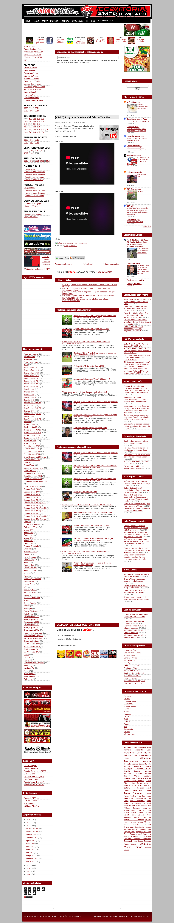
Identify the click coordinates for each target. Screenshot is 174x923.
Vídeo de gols (29, 674)
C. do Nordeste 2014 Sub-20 (35, 457)
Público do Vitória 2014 (33, 57)
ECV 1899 (131, 206)
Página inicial (88, 264)
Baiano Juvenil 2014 (32, 387)
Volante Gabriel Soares (141, 812)
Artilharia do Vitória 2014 (33, 52)
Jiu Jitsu (127, 716)
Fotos (26, 562)
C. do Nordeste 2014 (32, 454)
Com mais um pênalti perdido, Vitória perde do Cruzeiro (135, 592)
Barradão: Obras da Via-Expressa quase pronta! (143, 250)
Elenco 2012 (28, 538)
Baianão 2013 (29, 411)
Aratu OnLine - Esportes (133, 683)
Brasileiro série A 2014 (32, 433)
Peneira (27, 606)
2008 (26, 150)
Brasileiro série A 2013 (32, 430)
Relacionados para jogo (33, 633)
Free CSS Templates (141, 916)
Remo (126, 724)
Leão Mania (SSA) (31, 766)
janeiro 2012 (31, 862)
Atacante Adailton (131, 747)
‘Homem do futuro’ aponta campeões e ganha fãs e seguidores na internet (133, 329)
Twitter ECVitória (30, 801)
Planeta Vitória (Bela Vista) (34, 785)
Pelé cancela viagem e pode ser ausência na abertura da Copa (136, 449)
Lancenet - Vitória (130, 658)
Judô (126, 719)
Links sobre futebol (31, 98)
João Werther (29, 581)
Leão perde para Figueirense (39, 41)
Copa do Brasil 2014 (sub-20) (35, 519)
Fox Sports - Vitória (131, 668)
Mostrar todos (147, 226)
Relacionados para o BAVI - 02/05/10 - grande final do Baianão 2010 (87, 504)
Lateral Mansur (144, 785)
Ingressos (27, 60)
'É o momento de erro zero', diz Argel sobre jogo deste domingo (136, 598)
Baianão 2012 (29, 405)
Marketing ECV (30, 590)
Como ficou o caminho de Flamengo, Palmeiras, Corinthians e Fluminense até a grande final (137, 399)
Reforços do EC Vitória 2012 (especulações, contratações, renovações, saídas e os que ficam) (95, 466)
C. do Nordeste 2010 (32, 446)
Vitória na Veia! (133, 127)
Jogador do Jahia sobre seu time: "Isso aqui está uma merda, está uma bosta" (143, 269)
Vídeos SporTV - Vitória (132, 671)
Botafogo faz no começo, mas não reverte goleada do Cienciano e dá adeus (137, 426)
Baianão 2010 (29, 395)
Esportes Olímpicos (31, 73)
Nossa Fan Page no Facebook (60, 41)
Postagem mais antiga (110, 264)
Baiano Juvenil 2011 (31, 378)
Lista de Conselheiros (32, 84)
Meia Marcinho (137, 801)
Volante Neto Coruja (137, 823)
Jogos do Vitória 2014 (32, 55)
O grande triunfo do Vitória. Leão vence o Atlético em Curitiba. (136, 616)
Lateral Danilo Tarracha (134, 781)
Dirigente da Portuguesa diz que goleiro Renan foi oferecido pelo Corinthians (92, 564)
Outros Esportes (30, 603)
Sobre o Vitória (29, 46)
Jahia (26, 576)
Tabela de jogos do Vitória (35, 174)
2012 (26, 111)
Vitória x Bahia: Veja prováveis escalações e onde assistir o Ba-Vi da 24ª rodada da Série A (137, 541)
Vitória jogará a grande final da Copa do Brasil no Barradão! (84, 392)
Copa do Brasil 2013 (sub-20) (35, 511)
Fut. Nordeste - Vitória (135, 280)
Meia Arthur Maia (142, 790)
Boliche (127, 699)
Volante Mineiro (137, 822)
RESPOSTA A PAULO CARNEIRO (138, 121)
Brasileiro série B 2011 (32, 435)
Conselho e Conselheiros (33, 468)
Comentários (64, 258)
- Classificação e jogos (33, 204)
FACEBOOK (54, 21)
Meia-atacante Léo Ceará (141, 803)
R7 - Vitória (128, 663)
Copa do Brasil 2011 (31, 497)
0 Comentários (78, 258)
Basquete (127, 696)
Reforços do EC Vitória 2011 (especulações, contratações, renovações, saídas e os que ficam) (95, 316)
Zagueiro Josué (136, 834)
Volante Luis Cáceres (134, 820)
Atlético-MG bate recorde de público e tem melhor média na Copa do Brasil (137, 302)
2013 (31, 111)
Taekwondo (128, 729)
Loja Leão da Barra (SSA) (34, 777)
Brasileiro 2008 (29, 424)
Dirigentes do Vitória (32, 81)
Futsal (126, 711)
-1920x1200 (46, 264)
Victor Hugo (28, 665)
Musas (26, 595)
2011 (37, 108)
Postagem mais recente (63, 264)
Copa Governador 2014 (33, 479)
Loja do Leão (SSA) (31, 768)
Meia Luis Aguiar (137, 798)
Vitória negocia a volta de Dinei (85, 492)
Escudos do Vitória (31, 79)
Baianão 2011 (29, 400)
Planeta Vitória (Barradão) (34, 782)
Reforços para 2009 (31, 617)
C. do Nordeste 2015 (32, 460)
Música (26, 600)
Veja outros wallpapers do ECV (37, 269)
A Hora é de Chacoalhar (135, 222)
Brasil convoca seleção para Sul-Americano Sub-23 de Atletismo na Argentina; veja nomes (137, 550)
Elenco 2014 (28, 543)
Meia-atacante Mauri (132, 805)
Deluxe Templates (120, 916)
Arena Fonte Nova (31, 362)
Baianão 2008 (29, 389)
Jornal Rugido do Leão (32, 579)
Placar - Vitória (129, 660)
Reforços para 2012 (31, 625)
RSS (93, 21)
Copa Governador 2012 (33, 473)
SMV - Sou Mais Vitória (33, 89)
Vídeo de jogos (29, 676)
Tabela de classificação (80, 42)
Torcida (26, 660)
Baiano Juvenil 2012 (32, 381)
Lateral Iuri (147, 783)
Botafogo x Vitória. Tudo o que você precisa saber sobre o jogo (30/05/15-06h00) (137, 357)
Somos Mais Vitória (31, 641)
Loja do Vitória (29, 774)
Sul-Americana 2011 (31, 649)
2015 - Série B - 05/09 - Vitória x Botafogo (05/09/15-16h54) (136, 345)
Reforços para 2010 (31, 619)
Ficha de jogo (29, 560)
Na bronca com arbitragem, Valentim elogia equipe (134, 467)
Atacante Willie (143, 769)
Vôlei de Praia (129, 734)
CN (42, 121)
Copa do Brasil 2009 (32, 492)
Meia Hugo (141, 796)
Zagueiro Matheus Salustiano (137, 839)
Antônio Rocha (29, 357)
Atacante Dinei (133, 752)
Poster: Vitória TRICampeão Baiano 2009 (89, 366)
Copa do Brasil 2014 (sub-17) (35, 516)
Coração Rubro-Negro (135, 136)
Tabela (26, 655)
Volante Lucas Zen (142, 817)
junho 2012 (30, 847)
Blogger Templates (102, 916)
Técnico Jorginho (142, 808)
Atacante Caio (143, 750)
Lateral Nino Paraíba (134, 788)
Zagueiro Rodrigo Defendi (134, 841)
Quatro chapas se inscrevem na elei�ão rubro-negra (135, 587)
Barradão (27, 422)
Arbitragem (28, 359)
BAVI (26, 365)
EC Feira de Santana (32, 524)
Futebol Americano (131, 701)
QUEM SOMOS (77, 21)
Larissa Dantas (29, 584)
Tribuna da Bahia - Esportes (134, 681)
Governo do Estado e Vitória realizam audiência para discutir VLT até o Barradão (136, 528)
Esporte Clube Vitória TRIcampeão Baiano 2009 (91, 329)
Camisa (27, 462)
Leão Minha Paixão (134, 146)
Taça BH (27, 657)
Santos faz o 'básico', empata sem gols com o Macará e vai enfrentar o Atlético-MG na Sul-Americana (137, 417)
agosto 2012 (31, 841)
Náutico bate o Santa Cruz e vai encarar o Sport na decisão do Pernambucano (135, 308)
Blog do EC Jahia (133, 263)
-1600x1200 (46, 261)
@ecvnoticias (105, 272)
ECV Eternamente (134, 189)
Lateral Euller (136, 783)
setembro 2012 (32, 837)
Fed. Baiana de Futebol (132, 676)
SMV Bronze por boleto (141, 40)
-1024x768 (45, 257)
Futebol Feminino (30, 568)
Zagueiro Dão (145, 829)
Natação (127, 722)
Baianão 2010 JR (30, 397)
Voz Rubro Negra (133, 220)
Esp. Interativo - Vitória (132, 653)
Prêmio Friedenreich (31, 611)
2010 (31, 108)
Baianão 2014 (29, 416)
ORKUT (45, 21)
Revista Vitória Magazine (33, 636)
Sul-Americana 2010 (32, 647)
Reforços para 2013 (31, 627)
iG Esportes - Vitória (131, 666)
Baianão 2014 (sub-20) (32, 419)
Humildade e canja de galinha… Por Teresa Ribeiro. (93, 512)
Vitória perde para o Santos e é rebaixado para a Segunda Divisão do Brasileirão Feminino (137, 534)
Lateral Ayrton (144, 778)
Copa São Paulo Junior (33, 486)
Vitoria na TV (29, 668)
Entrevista (28, 549)
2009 (26, 108)
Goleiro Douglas (132, 771)
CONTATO (65, 21)
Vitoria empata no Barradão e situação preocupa (135, 627)
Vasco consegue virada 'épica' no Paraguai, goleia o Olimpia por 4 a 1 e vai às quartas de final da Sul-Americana (137, 409)
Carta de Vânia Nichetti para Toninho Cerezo (90, 428)
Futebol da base (30, 570)
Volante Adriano (130, 810)
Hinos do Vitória (30, 71)
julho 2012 (30, 844)
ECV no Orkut (29, 804)
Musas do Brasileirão (32, 598)
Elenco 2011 (28, 535)
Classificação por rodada (34, 196)
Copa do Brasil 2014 (32, 514)
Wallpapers (28, 679)
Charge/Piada (29, 465)
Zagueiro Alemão (131, 829)
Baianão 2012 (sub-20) (32, 408)
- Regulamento (29, 169)
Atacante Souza (138, 764)
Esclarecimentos (30, 552)
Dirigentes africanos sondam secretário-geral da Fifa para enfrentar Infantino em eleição (135, 557)
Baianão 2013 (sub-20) (32, 414)
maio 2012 (30, 850)
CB (38, 119)
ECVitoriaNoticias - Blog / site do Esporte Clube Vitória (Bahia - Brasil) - (52, 916)
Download (27, 522)
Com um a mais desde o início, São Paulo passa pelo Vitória (137, 505)
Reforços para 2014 (31, 630)
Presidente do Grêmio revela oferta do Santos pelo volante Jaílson (137, 456)
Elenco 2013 (28, 541)
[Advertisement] (73, 30)
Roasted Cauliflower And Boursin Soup (142, 106)
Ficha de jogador (30, 557)
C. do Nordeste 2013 (32, 452)
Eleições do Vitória (31, 527)
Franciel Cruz (29, 565)
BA (30, 119)
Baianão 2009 (29, 392)
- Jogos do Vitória (31, 206)
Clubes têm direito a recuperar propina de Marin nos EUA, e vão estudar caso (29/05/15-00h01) (136, 371)
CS (42, 119)
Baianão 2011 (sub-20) (32, 403)
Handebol (127, 714)
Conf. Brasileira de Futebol (134, 673)
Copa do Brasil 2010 (32, 495)
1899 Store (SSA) (31, 779)
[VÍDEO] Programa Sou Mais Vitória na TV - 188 (82, 117)
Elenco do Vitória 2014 (32, 49)
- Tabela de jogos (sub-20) (34, 180)
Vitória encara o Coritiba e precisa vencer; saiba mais (136, 575)
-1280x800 (45, 259)
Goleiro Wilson (130, 778)
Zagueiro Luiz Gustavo (140, 836)
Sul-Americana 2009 (32, 644)
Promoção (28, 609)
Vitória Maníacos (133, 102)
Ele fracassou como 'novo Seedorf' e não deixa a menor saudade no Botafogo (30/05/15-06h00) (137, 364)
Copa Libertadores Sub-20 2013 (36, 481)
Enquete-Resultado (31, 546)
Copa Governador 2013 (33, 476)
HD (87, 21)
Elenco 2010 (28, 533)
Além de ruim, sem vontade (121, 40)
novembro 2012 (32, 831)
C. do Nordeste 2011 (32, 449)
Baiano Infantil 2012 (31, 370)
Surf (125, 727)
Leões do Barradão (134, 172)
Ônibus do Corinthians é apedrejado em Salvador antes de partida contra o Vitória (136, 490)
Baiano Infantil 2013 (31, 373)
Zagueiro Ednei (129, 832)
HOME (27, 21)
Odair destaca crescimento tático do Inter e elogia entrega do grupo (137, 442)
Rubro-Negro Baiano (135, 155)
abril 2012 (30, 853)
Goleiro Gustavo (142, 776)
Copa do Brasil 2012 (32, 500)
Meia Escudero (134, 793)
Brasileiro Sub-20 (30, 427)
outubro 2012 (31, 834)
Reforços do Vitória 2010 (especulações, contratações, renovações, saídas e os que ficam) (94, 539)
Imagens (140, 191)
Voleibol (127, 732)
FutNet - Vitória (129, 655)
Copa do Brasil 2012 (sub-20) (35, 503)
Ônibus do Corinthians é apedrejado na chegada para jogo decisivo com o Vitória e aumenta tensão (136, 498)
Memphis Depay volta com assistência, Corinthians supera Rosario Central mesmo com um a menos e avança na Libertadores (136, 389)
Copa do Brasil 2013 (32, 505)
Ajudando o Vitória (31, 354)
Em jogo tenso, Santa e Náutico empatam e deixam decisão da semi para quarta (137, 322)
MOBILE (36, 21)
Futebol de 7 (128, 704)
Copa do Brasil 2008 (32, 489)
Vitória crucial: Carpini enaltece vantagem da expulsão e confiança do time (137, 483)
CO (34, 119)
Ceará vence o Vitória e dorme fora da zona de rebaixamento (137, 509)
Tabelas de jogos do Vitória (34, 87)
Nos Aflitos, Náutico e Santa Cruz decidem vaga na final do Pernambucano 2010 (136, 315)
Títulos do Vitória (30, 68)
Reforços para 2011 (31, 622)
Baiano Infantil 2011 (31, 367)
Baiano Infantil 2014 (31, 376)
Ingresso (27, 573)
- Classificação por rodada (34, 177)
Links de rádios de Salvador (35, 100)
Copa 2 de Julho (30, 471)
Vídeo (26, 671)
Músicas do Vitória (31, 76)
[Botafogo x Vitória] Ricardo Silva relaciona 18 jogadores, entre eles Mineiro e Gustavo (95, 354)
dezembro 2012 (32, 828)
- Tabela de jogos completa (34, 172)
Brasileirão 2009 (30, 441)
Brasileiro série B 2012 (32, 438)
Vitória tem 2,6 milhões (100, 40)
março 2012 (31, 856)
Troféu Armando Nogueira (34, 663)
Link (25, 587)
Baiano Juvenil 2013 (32, 384)
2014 (37, 111)
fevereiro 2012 (32, 859)
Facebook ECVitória (31, 798)
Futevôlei (127, 709)
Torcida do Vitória (30, 95)
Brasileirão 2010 (30, 443)
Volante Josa (130, 815)
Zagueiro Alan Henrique (143, 827)
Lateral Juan (130, 785)
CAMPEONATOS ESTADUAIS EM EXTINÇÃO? (143, 159)
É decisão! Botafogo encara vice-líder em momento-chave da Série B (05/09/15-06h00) (137, 351)
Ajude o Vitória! (30, 92)
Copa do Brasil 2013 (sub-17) (35, 508)
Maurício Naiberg (30, 592)
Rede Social (28, 614)
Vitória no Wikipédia (31, 806)
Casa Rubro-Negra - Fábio (137, 119)
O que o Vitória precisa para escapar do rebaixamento (134, 580)
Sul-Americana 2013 (32, 652)
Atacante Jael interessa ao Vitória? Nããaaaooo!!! (92, 379)
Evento (26, 554)
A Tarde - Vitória (130, 650)
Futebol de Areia (130, 706)
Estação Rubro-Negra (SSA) (35, 771)
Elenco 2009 (28, 530)
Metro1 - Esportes (130, 678)
